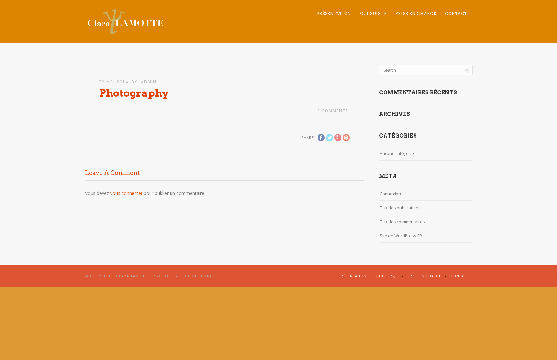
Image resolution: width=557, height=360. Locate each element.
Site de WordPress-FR (401, 235)
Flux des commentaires (402, 222)
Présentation (334, 13)
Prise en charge (416, 13)
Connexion (390, 194)
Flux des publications (400, 207)
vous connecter (126, 193)
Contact (456, 13)
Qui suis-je (373, 13)
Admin (149, 81)
